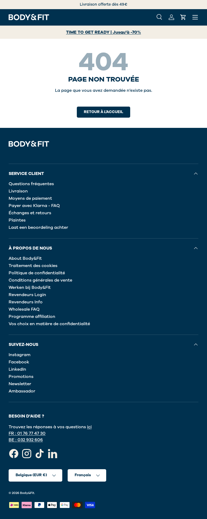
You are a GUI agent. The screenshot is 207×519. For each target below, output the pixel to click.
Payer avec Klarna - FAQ (34, 206)
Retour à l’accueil (103, 111)
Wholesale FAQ (24, 309)
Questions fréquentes (31, 184)
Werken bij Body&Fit (30, 287)
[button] (183, 17)
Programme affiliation (32, 317)
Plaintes (17, 220)
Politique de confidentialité (37, 273)
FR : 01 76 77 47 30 (27, 433)
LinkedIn (17, 369)
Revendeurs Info (26, 302)
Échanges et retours (30, 213)
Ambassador (22, 391)
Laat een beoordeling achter (38, 227)
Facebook (19, 362)
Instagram (19, 355)
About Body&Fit (25, 258)
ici (89, 427)
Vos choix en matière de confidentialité (49, 324)
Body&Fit (27, 493)
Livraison (18, 191)
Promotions (21, 377)
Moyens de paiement (30, 198)
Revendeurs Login (27, 295)
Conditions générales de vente (40, 280)
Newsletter (20, 384)
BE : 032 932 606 (26, 440)
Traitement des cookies (33, 266)
